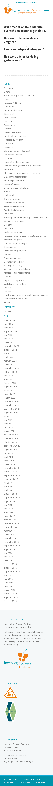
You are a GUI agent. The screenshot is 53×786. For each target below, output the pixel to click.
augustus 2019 (11, 479)
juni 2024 (8, 353)
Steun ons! (9, 114)
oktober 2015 (10, 567)
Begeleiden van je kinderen (16, 187)
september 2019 (12, 475)
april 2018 (8, 512)
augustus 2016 (11, 549)
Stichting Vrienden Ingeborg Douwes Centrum (25, 217)
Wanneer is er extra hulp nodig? (19, 269)
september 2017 (12, 527)
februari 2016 (10, 564)
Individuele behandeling (15, 136)
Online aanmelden (12, 258)
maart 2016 (9, 560)
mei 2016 (8, 556)
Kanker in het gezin (13, 232)
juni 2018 (8, 505)
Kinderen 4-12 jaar (12, 102)
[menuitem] (45, 9)
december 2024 (11, 346)
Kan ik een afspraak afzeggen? (24, 49)
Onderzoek (9, 195)
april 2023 (8, 379)
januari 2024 (9, 364)
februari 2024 (10, 360)
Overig (7, 91)
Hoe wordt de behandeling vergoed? (21, 40)
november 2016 (11, 541)
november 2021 (11, 405)
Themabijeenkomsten (14, 180)
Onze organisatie (12, 198)
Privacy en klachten (13, 110)
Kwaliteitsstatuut (41, 779)
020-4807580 (13, 755)
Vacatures (8, 143)
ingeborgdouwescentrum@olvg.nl (18, 761)
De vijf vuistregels (12, 132)
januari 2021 (9, 431)
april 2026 (8, 327)
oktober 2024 (10, 349)
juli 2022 (8, 390)
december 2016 (11, 538)
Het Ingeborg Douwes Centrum (19, 95)
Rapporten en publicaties (15, 280)
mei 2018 (8, 508)
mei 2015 (8, 578)
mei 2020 (8, 453)
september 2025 (12, 331)
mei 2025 (8, 338)
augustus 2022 (11, 386)
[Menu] (45, 9)
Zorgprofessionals (12, 184)
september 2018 (12, 497)
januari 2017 (9, 534)
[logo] (22, 9)
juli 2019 (8, 482)
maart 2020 (9, 460)
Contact (34, 2)
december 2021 (11, 401)
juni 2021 (8, 420)
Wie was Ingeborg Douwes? (17, 150)
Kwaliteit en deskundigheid (16, 162)
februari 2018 (10, 519)
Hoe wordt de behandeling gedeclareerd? (21, 58)
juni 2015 (8, 575)
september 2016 (12, 545)
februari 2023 (10, 383)
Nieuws (7, 254)
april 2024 (8, 357)
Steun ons (8, 213)
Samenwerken (10, 247)
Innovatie (8, 228)
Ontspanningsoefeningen (15, 176)
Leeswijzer (9, 106)
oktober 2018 (10, 493)
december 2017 (11, 523)
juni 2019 (8, 486)
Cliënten (7, 128)
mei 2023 (8, 375)
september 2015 (12, 571)
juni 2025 (8, 335)
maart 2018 (9, 516)
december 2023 (11, 368)
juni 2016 (8, 553)
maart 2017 (9, 530)
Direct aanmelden (22, 2)
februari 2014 (10, 601)
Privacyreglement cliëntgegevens (33, 782)
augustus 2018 (11, 501)
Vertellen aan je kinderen (15, 283)
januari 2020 (9, 464)
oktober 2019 (10, 471)
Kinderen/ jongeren (13, 239)
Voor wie (8, 121)
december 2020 (11, 434)
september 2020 (12, 445)
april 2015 (8, 582)
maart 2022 (9, 394)
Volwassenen (10, 117)
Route (7, 302)
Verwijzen (8, 147)
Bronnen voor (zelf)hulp (15, 250)
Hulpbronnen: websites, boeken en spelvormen (26, 295)
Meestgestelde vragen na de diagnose (22, 173)
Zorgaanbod (9, 125)
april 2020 (8, 456)
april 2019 (8, 490)
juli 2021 (8, 416)
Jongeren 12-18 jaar (13, 139)
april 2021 (8, 423)
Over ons (8, 88)
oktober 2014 (10, 593)
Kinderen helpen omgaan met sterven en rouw (26, 235)
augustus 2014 (11, 597)
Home (7, 99)
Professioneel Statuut (12, 782)
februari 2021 (10, 427)
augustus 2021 (11, 412)
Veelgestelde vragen (14, 221)
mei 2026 (8, 323)
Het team (8, 158)
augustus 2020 (11, 449)
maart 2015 (9, 586)
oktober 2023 (10, 371)
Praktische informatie (14, 206)
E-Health (8, 224)
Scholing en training (13, 265)
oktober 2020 (10, 442)
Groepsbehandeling (13, 154)
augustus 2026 (11, 320)
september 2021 (12, 408)
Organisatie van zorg (14, 261)
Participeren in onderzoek (16, 298)
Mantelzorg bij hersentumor (17, 272)
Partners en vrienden (14, 202)
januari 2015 (9, 590)
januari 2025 (9, 342)
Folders (7, 191)
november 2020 (11, 438)
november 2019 (11, 468)
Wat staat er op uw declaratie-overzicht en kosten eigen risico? (25, 29)
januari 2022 (9, 397)
